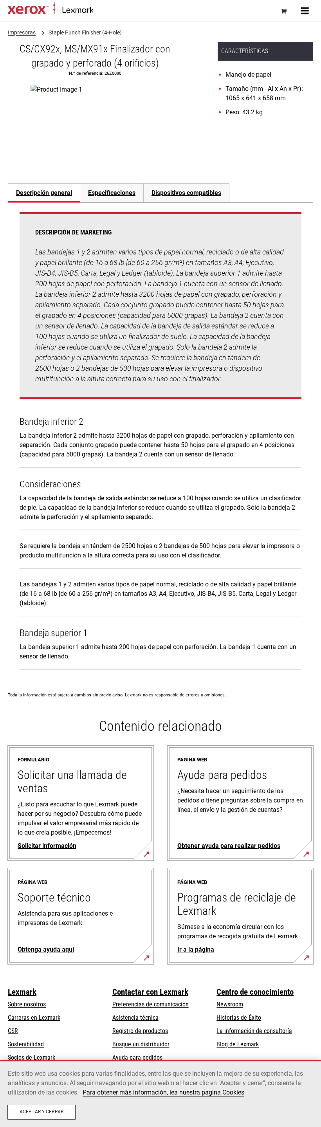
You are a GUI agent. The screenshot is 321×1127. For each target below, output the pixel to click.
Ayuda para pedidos (137, 1057)
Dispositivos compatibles (186, 193)
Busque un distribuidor (141, 1044)
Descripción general (44, 193)
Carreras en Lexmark (34, 1017)
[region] (160, 1093)
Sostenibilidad (26, 1044)
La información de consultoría (254, 1031)
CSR (13, 1031)
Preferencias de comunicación (150, 1004)
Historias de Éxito (238, 1017)
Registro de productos (140, 1031)
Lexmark (22, 992)
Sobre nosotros (27, 1004)
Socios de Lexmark (31, 1057)
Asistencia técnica (135, 1017)
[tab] (44, 192)
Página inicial (107, 10)
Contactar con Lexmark (150, 992)
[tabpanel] (160, 442)
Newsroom (229, 1004)
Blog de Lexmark (237, 1044)
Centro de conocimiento (255, 992)
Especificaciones (111, 193)
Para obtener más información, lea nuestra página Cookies (163, 1092)
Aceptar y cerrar (41, 1111)
